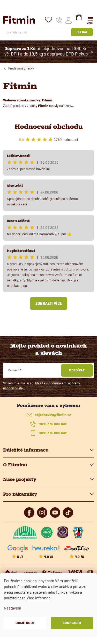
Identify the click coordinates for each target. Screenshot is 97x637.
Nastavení (12, 608)
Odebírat (77, 370)
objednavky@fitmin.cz (53, 415)
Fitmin (47, 100)
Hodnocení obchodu (48, 127)
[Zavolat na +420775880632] (59, 20)
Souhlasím (72, 623)
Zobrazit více (48, 303)
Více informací (39, 598)
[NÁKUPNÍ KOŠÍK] (79, 19)
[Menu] (90, 20)
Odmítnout (25, 623)
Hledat (82, 32)
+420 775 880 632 (52, 424)
